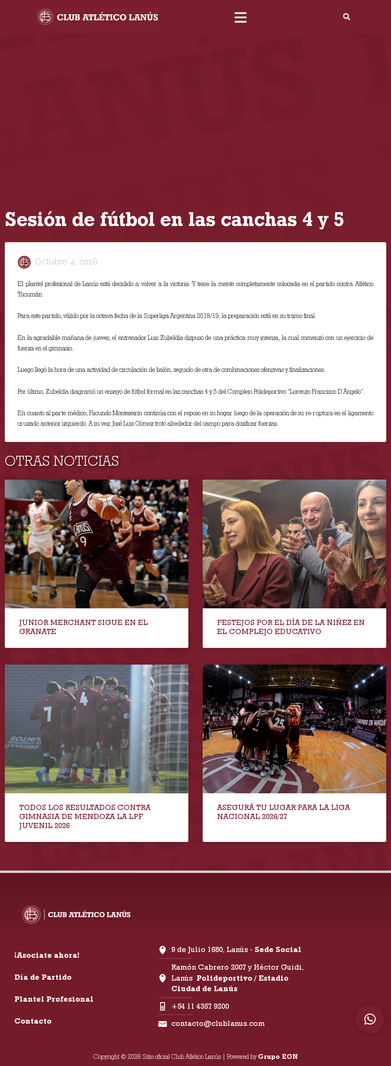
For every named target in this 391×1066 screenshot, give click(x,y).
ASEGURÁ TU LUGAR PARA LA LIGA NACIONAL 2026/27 (283, 812)
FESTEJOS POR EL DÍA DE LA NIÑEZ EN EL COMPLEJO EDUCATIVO (291, 627)
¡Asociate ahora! (46, 955)
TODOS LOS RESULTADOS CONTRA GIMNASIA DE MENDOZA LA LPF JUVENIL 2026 (85, 816)
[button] (347, 17)
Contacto (32, 1020)
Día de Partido (43, 977)
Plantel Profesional (53, 999)
